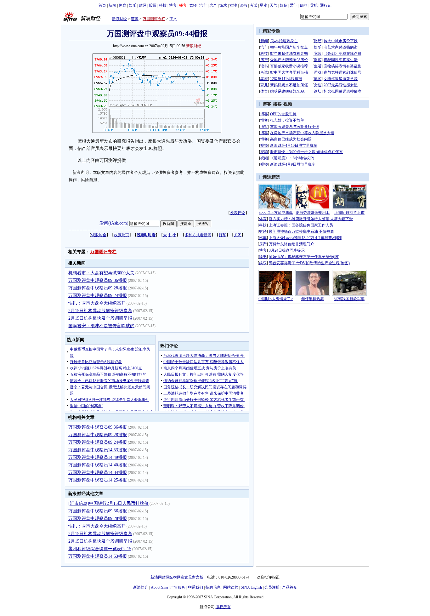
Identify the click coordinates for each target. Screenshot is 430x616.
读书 (243, 5)
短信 (283, 5)
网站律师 (230, 587)
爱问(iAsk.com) (113, 223)
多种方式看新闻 (198, 235)
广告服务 (177, 587)
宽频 (193, 5)
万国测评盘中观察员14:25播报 (97, 480)
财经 (142, 5)
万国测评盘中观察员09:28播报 (97, 288)
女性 (233, 5)
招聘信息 (213, 587)
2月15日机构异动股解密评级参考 (100, 310)
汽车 (203, 5)
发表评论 (237, 213)
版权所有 (223, 607)
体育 (122, 5)
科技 (163, 5)
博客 (173, 5)
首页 (102, 5)
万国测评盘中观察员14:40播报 (97, 465)
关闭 (237, 235)
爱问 (293, 5)
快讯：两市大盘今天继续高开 (97, 303)
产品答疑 (289, 587)
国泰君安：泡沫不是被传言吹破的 (101, 325)
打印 (222, 235)
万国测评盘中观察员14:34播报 (97, 472)
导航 (314, 5)
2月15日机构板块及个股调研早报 (100, 318)
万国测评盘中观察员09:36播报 (97, 280)
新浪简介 (140, 587)
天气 (273, 5)
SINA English (251, 587)
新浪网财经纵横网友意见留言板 (176, 577)
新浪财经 (119, 19)
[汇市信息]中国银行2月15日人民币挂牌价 (108, 503)
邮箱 (304, 5)
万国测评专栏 (154, 19)
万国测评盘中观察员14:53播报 (97, 450)
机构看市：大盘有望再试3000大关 (101, 273)
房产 (213, 5)
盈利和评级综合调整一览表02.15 (99, 548)
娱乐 (132, 5)
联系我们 (195, 587)
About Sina (159, 587)
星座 (263, 5)
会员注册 (272, 587)
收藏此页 (121, 235)
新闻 (112, 5)
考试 (253, 5)
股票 (152, 5)
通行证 (325, 5)
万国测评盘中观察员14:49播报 (97, 457)
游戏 (223, 5)
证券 (135, 19)
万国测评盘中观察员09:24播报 (97, 295)
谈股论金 (98, 235)
